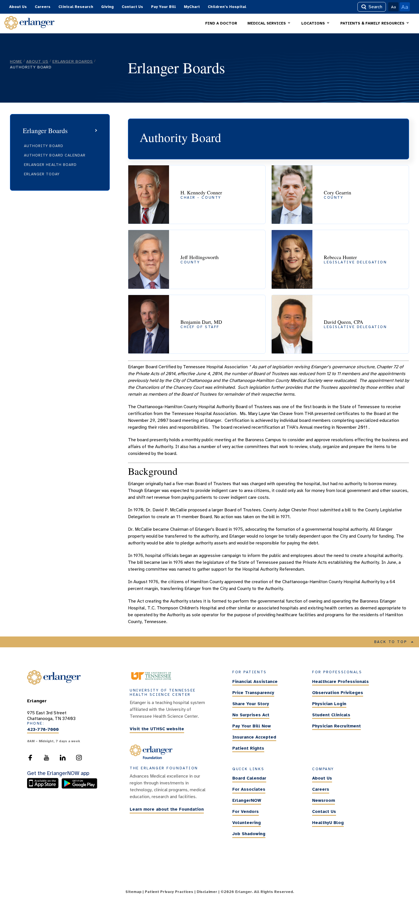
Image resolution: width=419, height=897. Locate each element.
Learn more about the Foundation (167, 809)
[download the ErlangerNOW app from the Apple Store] (44, 787)
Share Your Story (250, 703)
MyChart (192, 7)
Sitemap (133, 892)
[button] (269, 23)
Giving (107, 7)
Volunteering (246, 822)
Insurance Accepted (254, 737)
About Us (18, 7)
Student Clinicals (331, 714)
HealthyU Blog (328, 822)
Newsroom (323, 800)
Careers (42, 7)
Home (16, 61)
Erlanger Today (42, 174)
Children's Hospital (227, 7)
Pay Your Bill (163, 7)
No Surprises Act (250, 714)
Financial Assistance (255, 681)
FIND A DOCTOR (221, 23)
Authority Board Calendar (55, 155)
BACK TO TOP (390, 642)
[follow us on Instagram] (79, 759)
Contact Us (132, 7)
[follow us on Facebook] (30, 759)
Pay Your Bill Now (251, 726)
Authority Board (43, 146)
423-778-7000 (43, 729)
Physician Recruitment (336, 726)
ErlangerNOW (246, 800)
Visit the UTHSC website (157, 729)
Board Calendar (249, 778)
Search (375, 7)
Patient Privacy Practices (169, 892)
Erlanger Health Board (50, 164)
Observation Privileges (337, 692)
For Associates (248, 789)
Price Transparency (253, 692)
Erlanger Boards (72, 61)
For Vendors (245, 811)
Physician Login (329, 703)
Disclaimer (207, 892)
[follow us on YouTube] (46, 759)
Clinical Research (75, 7)
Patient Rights (248, 748)
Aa (393, 6)
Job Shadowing (248, 834)
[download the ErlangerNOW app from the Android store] (79, 787)
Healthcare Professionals (340, 681)
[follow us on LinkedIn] (63, 759)
